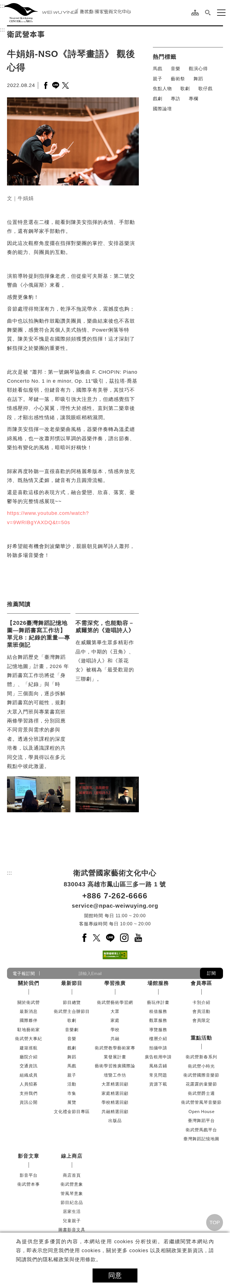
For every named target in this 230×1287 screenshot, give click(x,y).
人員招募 (29, 1084)
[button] (207, 12)
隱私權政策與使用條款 (69, 1259)
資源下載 (158, 1084)
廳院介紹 (29, 1056)
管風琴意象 (72, 1193)
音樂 (175, 68)
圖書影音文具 (71, 1229)
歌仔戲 (205, 88)
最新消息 (29, 1011)
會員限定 (201, 1020)
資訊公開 (29, 1102)
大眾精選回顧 (115, 1084)
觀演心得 (198, 68)
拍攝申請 (158, 1047)
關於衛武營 (28, 1002)
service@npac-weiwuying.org (115, 906)
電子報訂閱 (24, 973)
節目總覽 (72, 1002)
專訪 (175, 98)
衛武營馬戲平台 (201, 1129)
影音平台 (29, 1175)
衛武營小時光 (201, 1066)
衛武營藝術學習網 (115, 1002)
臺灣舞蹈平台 (201, 1120)
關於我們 (28, 983)
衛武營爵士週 (201, 1093)
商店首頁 (72, 1175)
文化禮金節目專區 (72, 1111)
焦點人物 (162, 88)
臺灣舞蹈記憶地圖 (201, 1138)
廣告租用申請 (158, 1056)
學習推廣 (115, 983)
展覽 (71, 1102)
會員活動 (201, 1011)
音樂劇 (72, 1029)
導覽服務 (158, 1029)
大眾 (115, 1011)
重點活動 (201, 1038)
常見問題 (158, 1075)
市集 (71, 1093)
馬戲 (157, 68)
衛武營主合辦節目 (72, 1011)
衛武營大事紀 (28, 1038)
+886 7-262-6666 (115, 895)
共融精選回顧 (115, 1111)
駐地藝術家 (28, 1029)
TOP (215, 1222)
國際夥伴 (29, 1020)
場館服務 (158, 983)
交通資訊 (29, 1065)
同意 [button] (115, 1275)
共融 (115, 1038)
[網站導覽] (195, 12)
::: (2, 6)
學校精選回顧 (115, 1102)
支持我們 (29, 1093)
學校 (115, 1029)
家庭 (115, 1020)
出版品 (115, 1120)
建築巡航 (29, 1047)
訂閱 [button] (211, 973)
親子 (157, 78)
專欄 (193, 98)
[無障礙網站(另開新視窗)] (115, 955)
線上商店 (71, 1156)
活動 (71, 1084)
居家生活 (72, 1211)
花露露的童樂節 (201, 1084)
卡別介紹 (201, 1002)
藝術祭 (178, 78)
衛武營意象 (72, 1184)
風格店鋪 (158, 1065)
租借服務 (158, 1011)
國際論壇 (162, 108)
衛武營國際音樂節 (201, 1075)
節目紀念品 (72, 1202)
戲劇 (157, 98)
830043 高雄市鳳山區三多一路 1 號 (115, 884)
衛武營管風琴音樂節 (201, 1102)
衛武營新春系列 (201, 1056)
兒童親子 (72, 1220)
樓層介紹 (158, 1038)
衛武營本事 (28, 1184)
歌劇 (185, 88)
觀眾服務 (158, 1020)
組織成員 (29, 1075)
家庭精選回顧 (115, 1093)
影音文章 (28, 1156)
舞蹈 (198, 78)
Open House (201, 1111)
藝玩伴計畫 (158, 1002)
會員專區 (201, 983)
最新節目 (71, 983)
